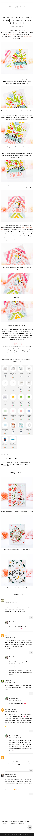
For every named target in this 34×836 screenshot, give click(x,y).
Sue (6, 757)
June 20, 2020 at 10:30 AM (11, 711)
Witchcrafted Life (10, 774)
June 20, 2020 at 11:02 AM (15, 659)
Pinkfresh (4, 113)
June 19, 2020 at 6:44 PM (10, 682)
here (28, 240)
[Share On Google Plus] (16, 458)
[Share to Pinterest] (13, 458)
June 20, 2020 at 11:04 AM (15, 737)
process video (11, 34)
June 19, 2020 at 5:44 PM (10, 637)
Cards (7, 462)
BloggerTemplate (25, 834)
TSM (10, 113)
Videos (9, 465)
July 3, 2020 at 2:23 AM (10, 776)
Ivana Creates (13, 834)
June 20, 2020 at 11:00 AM (15, 624)
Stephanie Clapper (10, 709)
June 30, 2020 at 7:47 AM (11, 759)
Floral (13, 462)
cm (6, 635)
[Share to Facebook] (7, 458)
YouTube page (27, 36)
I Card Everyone (10, 600)
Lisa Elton (8, 680)
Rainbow (4, 464)
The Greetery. (28, 113)
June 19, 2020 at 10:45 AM (11, 602)
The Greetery (14, 464)
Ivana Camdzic (13, 622)
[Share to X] (10, 458)
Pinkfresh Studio (23, 462)
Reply (31, 617)
